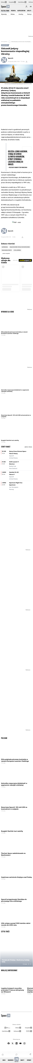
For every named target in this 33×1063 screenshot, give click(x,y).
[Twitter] (12, 1043)
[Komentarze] (16, 1054)
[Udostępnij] (30, 1054)
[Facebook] (8, 1043)
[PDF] (22, 237)
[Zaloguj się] (26, 6)
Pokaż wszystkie (6, 253)
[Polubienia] (3, 1054)
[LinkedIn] (16, 1043)
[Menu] (31, 6)
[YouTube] (20, 1043)
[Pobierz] (26, 61)
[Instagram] (24, 1043)
